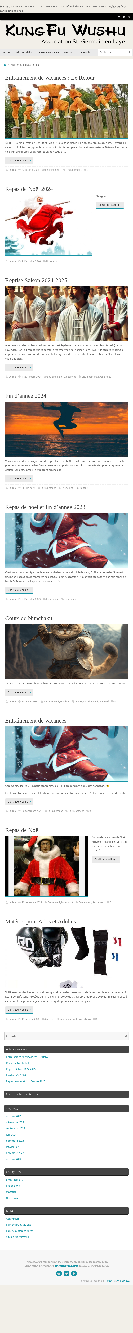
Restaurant (82, 488)
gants (63, 1019)
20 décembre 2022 (32, 811)
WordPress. (123, 1280)
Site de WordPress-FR (18, 1237)
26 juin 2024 (28, 488)
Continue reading (18, 160)
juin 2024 (11, 1134)
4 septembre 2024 (32, 376)
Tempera (110, 1280)
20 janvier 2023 (30, 701)
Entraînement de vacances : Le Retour (50, 77)
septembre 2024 (15, 1128)
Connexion (12, 1218)
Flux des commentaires (19, 1231)
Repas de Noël (22, 830)
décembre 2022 (15, 1153)
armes (79, 701)
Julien (12, 169)
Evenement (69, 376)
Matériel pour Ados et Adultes (40, 921)
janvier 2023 (13, 1147)
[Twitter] (124, 16)
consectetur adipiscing (66, 1265)
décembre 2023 (15, 1140)
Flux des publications (18, 1224)
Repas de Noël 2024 (29, 189)
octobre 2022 (13, 1159)
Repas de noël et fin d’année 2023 (45, 507)
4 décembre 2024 (31, 261)
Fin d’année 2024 (25, 396)
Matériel (65, 701)
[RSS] (128, 16)
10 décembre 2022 (32, 902)
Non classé (52, 261)
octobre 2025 (13, 1116)
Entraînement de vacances (35, 720)
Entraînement (52, 169)
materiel (104, 701)
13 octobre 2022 (31, 1019)
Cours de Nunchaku (28, 618)
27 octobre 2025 (31, 169)
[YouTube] (119, 16)
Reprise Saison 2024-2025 (36, 280)
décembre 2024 (15, 1122)
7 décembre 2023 (31, 599)
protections (84, 1019)
